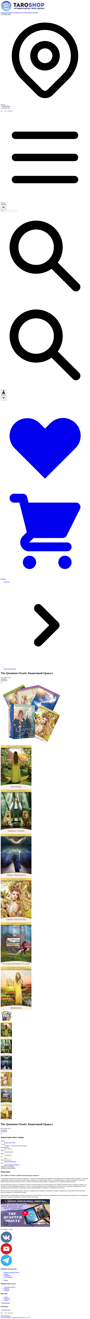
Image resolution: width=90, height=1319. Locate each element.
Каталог (3, 204)
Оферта (6, 1300)
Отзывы (29, 12)
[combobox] (9, 211)
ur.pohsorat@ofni (5, 1316)
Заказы (6, 1274)
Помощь (6, 1290)
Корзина (3, 579)
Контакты (19, 12)
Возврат (6, 1288)
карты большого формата (11, 1164)
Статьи (24, 12)
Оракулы (7, 582)
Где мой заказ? (8, 1277)
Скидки (14, 12)
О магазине (34, 12)
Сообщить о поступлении (8, 1168)
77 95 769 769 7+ (6, 108)
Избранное (7, 1275)
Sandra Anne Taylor (9, 1142)
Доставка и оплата (6, 12)
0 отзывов (4, 679)
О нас (6, 1297)
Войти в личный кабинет (11, 1272)
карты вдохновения (10, 669)
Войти (6, 1280)
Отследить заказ (5, 14)
